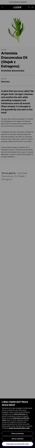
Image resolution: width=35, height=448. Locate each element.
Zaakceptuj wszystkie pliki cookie (17, 444)
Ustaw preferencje (17, 433)
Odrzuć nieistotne (17, 439)
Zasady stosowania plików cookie (19, 428)
